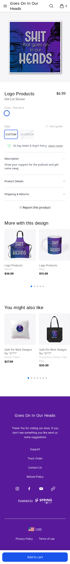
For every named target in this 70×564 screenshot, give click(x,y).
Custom (10, 134)
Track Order (35, 458)
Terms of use (47, 538)
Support (35, 449)
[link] (20, 244)
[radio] (11, 134)
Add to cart (35, 557)
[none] (54, 126)
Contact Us (35, 467)
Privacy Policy (24, 538)
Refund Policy (35, 476)
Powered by (25, 500)
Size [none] (7, 126)
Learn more (55, 145)
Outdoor (27, 134)
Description (11, 158)
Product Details (14, 181)
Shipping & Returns (16, 194)
